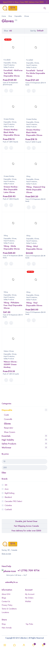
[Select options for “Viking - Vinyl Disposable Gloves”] (29, 320)
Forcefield (7, 60)
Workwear (6, 447)
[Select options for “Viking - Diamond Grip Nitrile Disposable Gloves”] (29, 207)
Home (4, 16)
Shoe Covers (9, 432)
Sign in (23, 645)
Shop (10, 16)
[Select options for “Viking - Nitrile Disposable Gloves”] (6, 264)
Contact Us (6, 601)
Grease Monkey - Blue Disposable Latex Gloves (11, 190)
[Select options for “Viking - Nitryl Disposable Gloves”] (29, 264)
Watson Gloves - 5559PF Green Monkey (11, 364)
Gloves (7, 423)
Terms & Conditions (9, 608)
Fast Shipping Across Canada (26, 526)
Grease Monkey (9, 119)
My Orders (29, 598)
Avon (7, 489)
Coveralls (8, 419)
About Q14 (6, 594)
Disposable (18, 16)
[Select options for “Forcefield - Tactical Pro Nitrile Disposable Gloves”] (29, 91)
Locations (5, 612)
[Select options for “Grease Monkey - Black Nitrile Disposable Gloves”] (6, 148)
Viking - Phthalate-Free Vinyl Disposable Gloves (13, 305)
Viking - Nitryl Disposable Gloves (34, 247)
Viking (28, 176)
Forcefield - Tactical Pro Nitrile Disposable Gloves (35, 73)
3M (6, 485)
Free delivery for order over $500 (26, 530)
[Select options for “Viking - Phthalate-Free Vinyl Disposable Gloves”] (6, 323)
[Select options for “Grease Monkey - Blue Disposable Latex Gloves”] (6, 205)
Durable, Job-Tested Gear (26, 521)
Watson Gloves (9, 351)
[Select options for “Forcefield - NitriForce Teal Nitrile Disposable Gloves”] (6, 91)
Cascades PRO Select (13, 501)
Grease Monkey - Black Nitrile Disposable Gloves (12, 132)
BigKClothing (9, 493)
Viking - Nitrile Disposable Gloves (12, 247)
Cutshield (8, 509)
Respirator (8, 427)
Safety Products (9, 443)
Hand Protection (9, 65)
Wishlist (28, 601)
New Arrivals (7, 627)
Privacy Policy (7, 605)
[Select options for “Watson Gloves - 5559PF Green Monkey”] (6, 380)
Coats (6, 414)
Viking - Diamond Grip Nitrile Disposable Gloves (35, 190)
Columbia (8, 505)
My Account (29, 594)
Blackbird (8, 497)
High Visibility (8, 439)
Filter (4, 472)
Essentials (6, 436)
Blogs (4, 598)
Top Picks (29, 624)
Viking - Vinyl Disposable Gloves (34, 304)
